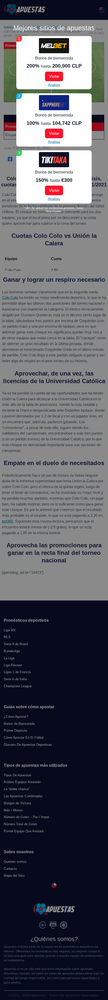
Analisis (54, 85)
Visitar (54, 76)
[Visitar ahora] (54, 45)
